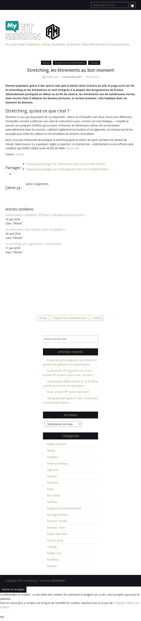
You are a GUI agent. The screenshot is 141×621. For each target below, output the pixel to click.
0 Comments (92, 77)
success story (55, 540)
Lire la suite (72, 148)
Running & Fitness (57, 514)
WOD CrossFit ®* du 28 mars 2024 (68, 392)
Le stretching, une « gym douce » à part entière (34, 244)
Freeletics (52, 457)
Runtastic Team (56, 527)
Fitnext (46, 62)
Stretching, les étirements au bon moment (70, 70)
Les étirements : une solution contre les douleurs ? (35, 229)
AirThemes (58, 580)
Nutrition (52, 502)
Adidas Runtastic (56, 444)
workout (52, 566)
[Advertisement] (70, 282)
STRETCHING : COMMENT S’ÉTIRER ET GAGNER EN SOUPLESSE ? (45, 215)
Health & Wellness (57, 463)
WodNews (53, 559)
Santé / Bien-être (57, 534)
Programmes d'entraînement (70, 62)
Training (94, 62)
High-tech (52, 470)
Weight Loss (54, 553)
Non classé (53, 495)
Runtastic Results (57, 521)
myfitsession (52, 77)
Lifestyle (52, 476)
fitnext (43, 318)
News (50, 489)
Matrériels (53, 482)
